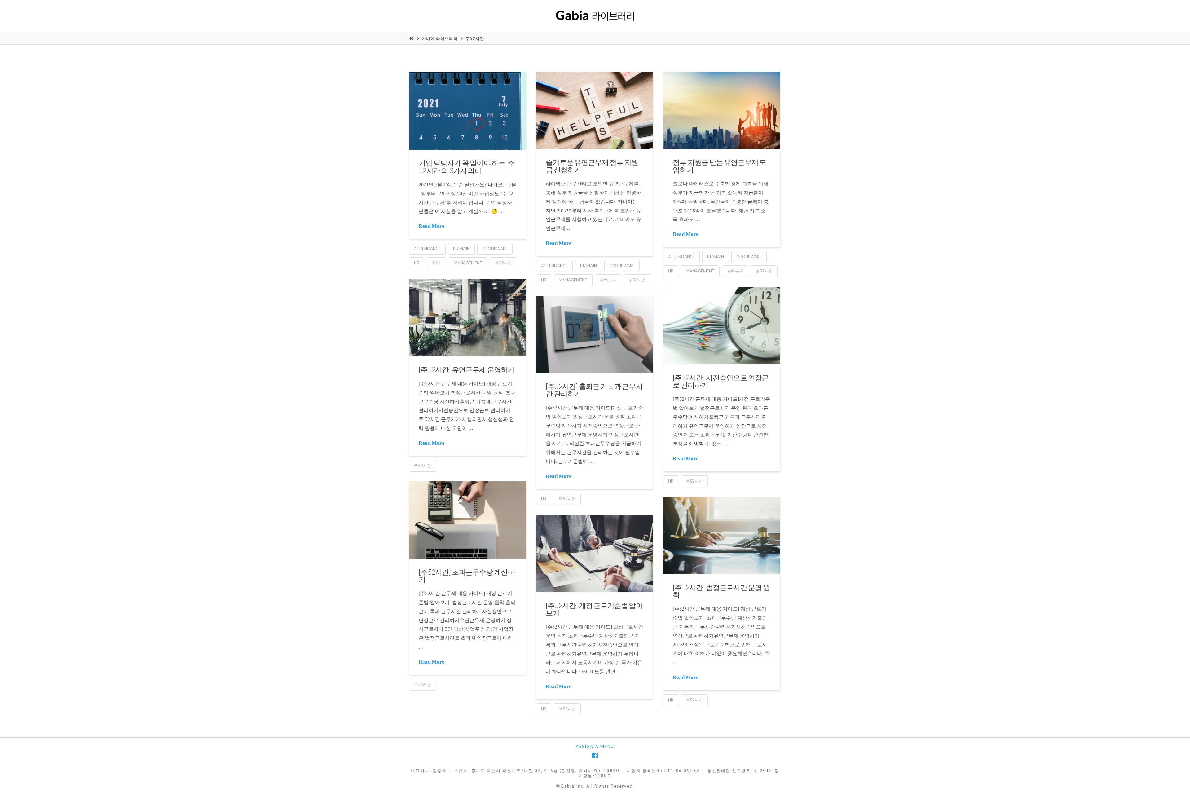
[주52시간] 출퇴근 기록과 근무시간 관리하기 (594, 390)
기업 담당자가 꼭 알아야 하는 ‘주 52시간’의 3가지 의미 (466, 166)
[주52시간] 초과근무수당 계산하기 (466, 576)
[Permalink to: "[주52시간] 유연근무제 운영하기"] (467, 317)
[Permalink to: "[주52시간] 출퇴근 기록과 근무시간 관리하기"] (594, 334)
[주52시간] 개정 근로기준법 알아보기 (594, 609)
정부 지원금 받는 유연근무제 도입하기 (719, 166)
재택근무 (608, 279)
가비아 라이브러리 (440, 38)
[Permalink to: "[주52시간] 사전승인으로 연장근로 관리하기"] (721, 325)
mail (436, 262)
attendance (427, 248)
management (468, 262)
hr (416, 262)
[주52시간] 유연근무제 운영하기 (466, 369)
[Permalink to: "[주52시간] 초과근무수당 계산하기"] (467, 520)
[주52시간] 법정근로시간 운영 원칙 (721, 591)
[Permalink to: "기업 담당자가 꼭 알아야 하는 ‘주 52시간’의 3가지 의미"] (467, 111)
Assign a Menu (595, 746)
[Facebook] (595, 755)
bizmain (461, 248)
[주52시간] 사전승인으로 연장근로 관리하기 (721, 381)
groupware (495, 248)
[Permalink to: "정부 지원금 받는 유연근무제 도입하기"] (721, 110)
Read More (431, 226)
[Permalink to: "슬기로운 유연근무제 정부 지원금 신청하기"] (594, 110)
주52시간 (474, 38)
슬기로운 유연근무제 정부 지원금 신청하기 (592, 166)
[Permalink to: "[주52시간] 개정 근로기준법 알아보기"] (594, 553)
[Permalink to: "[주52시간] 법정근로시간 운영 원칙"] (721, 535)
